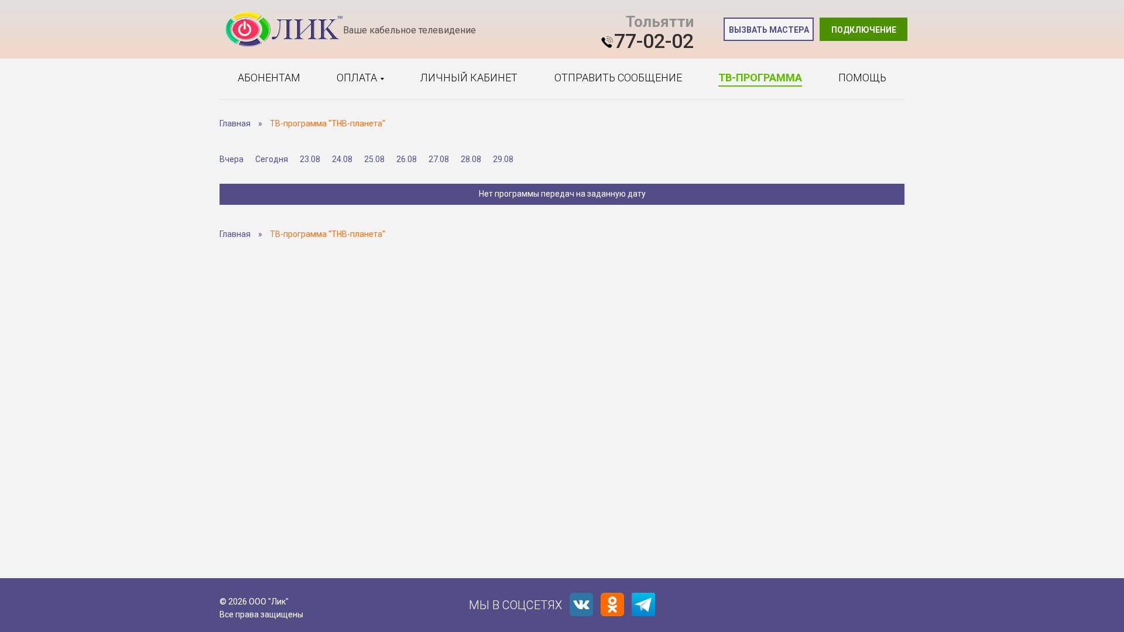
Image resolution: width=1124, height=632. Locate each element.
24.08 (342, 159)
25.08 (374, 159)
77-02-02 (654, 41)
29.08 (503, 159)
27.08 (439, 159)
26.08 (406, 159)
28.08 (471, 159)
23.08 (310, 159)
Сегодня (271, 159)
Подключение (863, 30)
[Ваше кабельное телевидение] (283, 29)
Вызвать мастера (769, 30)
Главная (235, 123)
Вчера (232, 159)
